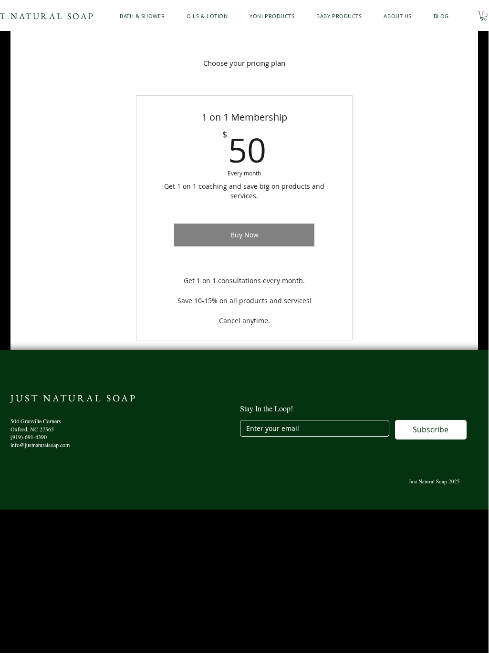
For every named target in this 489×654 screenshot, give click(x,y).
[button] (145, 15)
